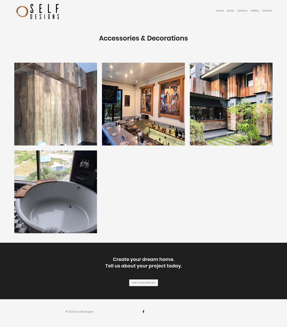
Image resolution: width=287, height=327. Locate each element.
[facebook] (143, 312)
